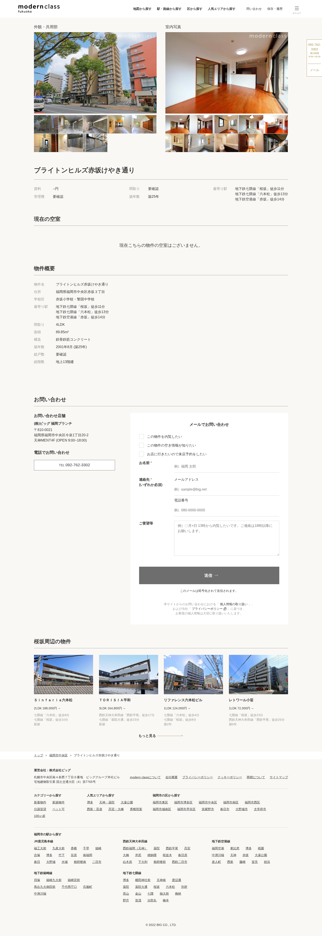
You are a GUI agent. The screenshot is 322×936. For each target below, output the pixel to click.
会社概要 (171, 777)
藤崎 (242, 862)
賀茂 (138, 900)
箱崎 (98, 848)
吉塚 (37, 855)
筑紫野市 (208, 809)
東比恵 (234, 848)
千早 (86, 848)
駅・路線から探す (169, 9)
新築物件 (58, 802)
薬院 (157, 848)
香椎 (74, 848)
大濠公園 (127, 802)
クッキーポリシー (230, 777)
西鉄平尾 (172, 848)
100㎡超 (39, 816)
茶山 (126, 893)
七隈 (150, 893)
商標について (256, 777)
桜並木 (167, 855)
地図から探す (142, 9)
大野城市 (241, 809)
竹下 (61, 855)
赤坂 (245, 855)
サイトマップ (279, 777)
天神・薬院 (107, 802)
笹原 (74, 855)
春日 (37, 862)
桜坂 (157, 887)
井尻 (138, 855)
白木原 (127, 862)
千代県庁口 (69, 887)
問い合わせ (254, 9)
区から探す (194, 9)
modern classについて (145, 777)
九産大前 (58, 848)
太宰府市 (260, 809)
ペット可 (58, 809)
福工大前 (40, 848)
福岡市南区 (231, 802)
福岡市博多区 (183, 802)
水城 (65, 862)
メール (314, 70)
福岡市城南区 (162, 809)
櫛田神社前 (142, 880)
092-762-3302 (314, 50)
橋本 (166, 900)
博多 (90, 802)
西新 (230, 862)
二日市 (96, 862)
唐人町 (216, 862)
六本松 (170, 887)
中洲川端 (218, 855)
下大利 (142, 862)
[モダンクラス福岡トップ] (39, 8)
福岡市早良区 (186, 809)
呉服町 (87, 887)
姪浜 (267, 862)
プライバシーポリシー (207, 608)
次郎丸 (152, 900)
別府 (184, 887)
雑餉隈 (152, 855)
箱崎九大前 (54, 880)
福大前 (164, 893)
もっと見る (147, 736)
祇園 (261, 848)
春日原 (182, 855)
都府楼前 (160, 862)
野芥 (126, 900)
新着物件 (40, 802)
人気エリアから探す (221, 9)
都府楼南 (80, 862)
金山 (138, 893)
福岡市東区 (160, 802)
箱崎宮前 (74, 880)
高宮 (187, 848)
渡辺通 (176, 880)
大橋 (126, 855)
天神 (233, 855)
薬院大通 (141, 887)
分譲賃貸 (40, 809)
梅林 (178, 893)
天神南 (161, 880)
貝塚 (37, 880)
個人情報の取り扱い (234, 604)
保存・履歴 (275, 9)
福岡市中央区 (58, 755)
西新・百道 (94, 809)
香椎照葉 (136, 809)
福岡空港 (218, 848)
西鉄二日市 (179, 862)
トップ (38, 755)
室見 (255, 862)
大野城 (50, 862)
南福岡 (87, 855)
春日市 (224, 809)
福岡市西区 (252, 802)
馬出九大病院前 (44, 887)
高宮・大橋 (116, 809)
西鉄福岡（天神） (135, 848)
